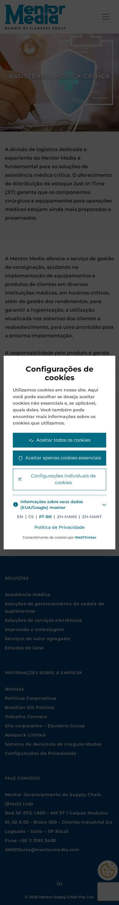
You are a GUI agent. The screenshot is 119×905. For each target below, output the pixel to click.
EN (20, 516)
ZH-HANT (92, 516)
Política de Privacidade (59, 527)
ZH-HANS (67, 516)
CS (31, 516)
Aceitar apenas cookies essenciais (63, 458)
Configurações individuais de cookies (63, 479)
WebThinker (85, 538)
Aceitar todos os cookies (63, 440)
